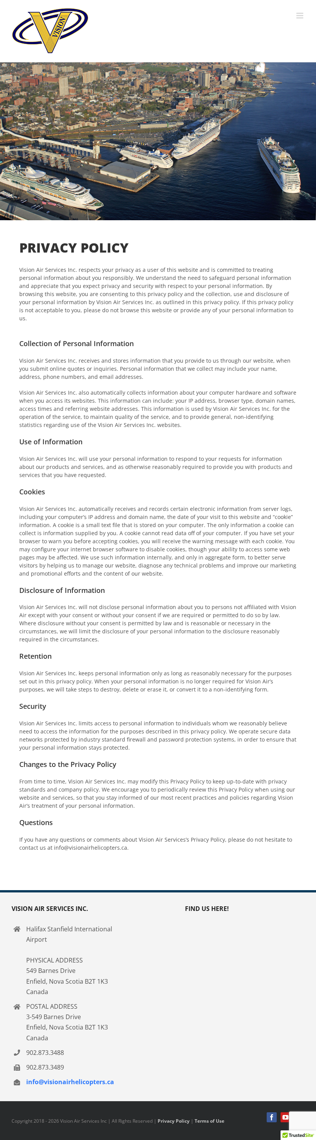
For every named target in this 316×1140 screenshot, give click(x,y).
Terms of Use (209, 1121)
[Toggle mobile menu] (300, 16)
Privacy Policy (174, 1121)
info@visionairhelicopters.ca (70, 1082)
